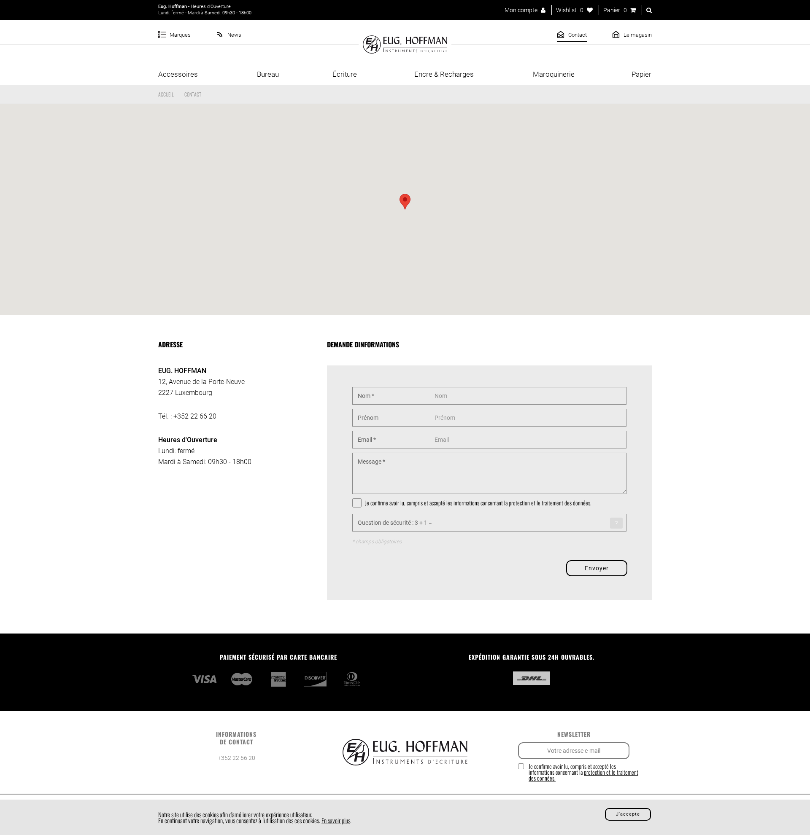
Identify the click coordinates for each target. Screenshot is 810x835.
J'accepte (628, 814)
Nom (366, 395)
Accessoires (178, 74)
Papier (641, 74)
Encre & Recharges (444, 74)
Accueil (166, 94)
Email (367, 439)
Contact (577, 35)
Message (371, 461)
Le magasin (637, 35)
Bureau (268, 74)
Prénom (368, 417)
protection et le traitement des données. (550, 502)
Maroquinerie (554, 74)
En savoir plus (335, 820)
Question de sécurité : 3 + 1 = (395, 522)
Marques (179, 35)
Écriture (344, 74)
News (233, 35)
